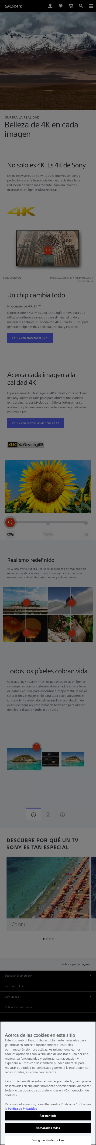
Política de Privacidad (22, 1109)
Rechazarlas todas (48, 1128)
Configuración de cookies (48, 1140)
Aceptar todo (48, 1116)
